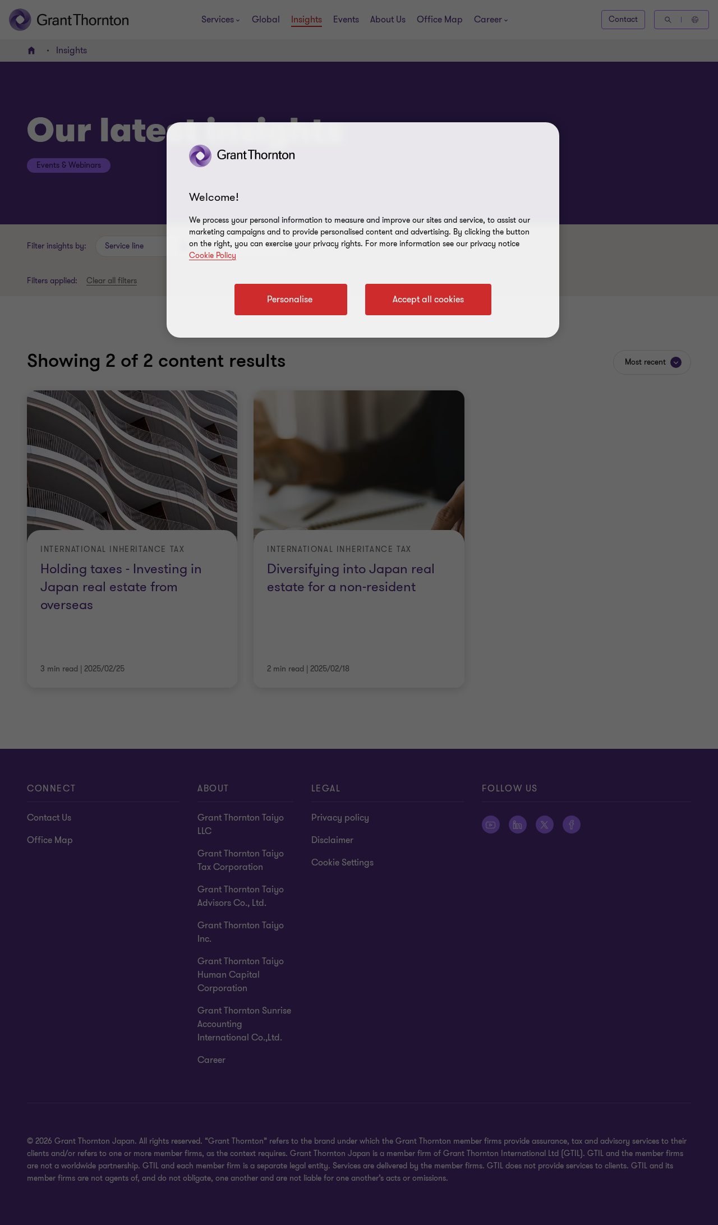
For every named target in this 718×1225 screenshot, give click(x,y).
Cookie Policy (212, 255)
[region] (363, 230)
